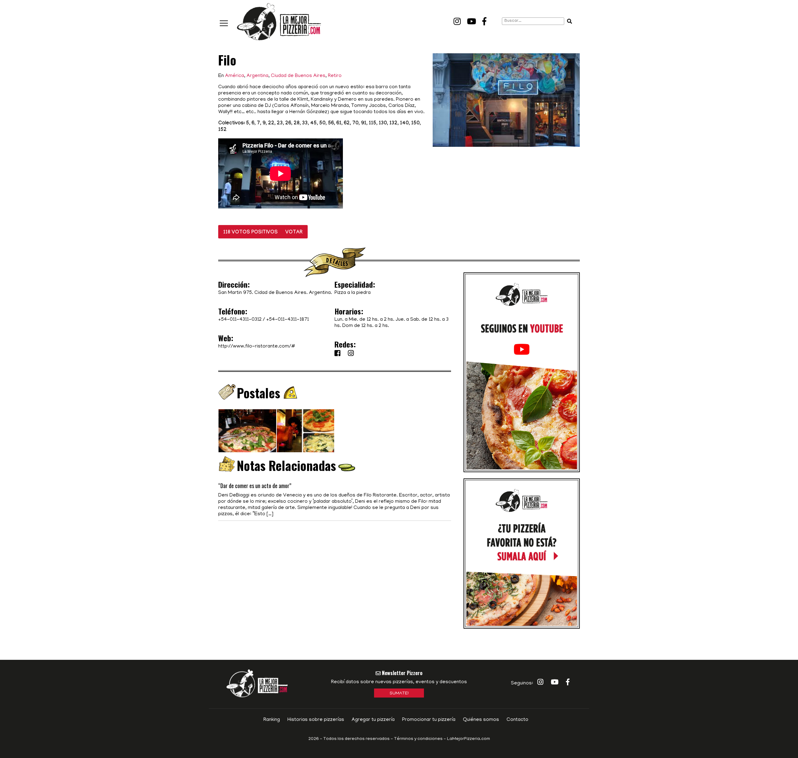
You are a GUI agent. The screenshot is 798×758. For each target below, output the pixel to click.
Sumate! (399, 693)
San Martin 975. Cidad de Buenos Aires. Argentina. (275, 293)
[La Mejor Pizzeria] (279, 22)
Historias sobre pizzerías (315, 720)
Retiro (335, 76)
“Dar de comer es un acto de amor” (254, 486)
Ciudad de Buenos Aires (298, 76)
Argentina (257, 76)
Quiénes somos (481, 720)
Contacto (517, 720)
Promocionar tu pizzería (428, 720)
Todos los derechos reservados (356, 739)
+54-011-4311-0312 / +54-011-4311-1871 (263, 320)
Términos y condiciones (418, 739)
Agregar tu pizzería (373, 720)
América (234, 76)
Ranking (271, 720)
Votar (294, 233)
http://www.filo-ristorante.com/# (256, 346)
